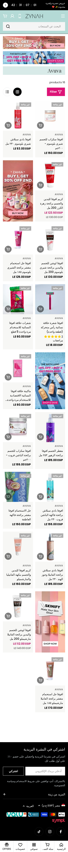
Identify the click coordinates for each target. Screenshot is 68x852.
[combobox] (34, 26)
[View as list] (7, 91)
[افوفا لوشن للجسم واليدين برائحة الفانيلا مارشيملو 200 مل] (18, 606)
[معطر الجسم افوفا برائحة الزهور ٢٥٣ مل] (50, 427)
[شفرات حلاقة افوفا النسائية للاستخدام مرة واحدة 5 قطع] (18, 299)
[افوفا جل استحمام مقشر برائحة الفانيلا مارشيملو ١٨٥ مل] (50, 670)
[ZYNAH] (34, 42)
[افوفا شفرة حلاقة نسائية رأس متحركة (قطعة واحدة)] (50, 299)
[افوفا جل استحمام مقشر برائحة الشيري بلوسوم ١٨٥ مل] (18, 239)
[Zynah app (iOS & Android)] (19, 16)
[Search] (8, 26)
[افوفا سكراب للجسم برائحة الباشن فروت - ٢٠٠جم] (18, 427)
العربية (30, 806)
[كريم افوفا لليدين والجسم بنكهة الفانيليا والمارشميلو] (18, 547)
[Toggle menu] (63, 16)
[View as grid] (17, 91)
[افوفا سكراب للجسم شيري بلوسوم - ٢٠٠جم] (50, 116)
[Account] (12, 16)
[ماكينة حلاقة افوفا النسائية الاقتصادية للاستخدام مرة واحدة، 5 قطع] (18, 367)
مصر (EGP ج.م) (51, 805)
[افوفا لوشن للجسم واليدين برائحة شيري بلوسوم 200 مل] (50, 239)
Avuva (59, 134)
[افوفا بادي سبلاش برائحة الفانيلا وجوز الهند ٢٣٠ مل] (50, 547)
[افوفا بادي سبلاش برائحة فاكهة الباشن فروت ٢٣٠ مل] (50, 487)
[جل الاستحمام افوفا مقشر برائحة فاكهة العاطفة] (18, 487)
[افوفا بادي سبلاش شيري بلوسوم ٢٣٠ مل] (18, 116)
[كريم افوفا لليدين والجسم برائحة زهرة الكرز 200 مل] (50, 175)
